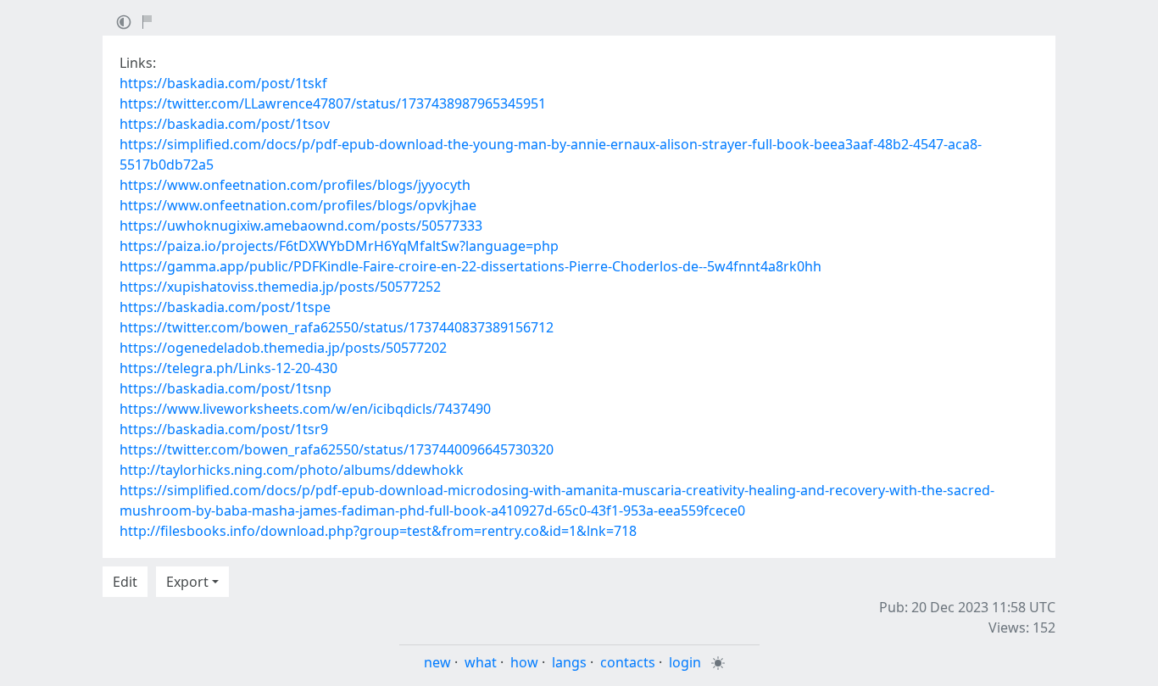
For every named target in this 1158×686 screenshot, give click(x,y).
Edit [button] (125, 581)
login (685, 662)
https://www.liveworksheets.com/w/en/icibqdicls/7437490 (305, 408)
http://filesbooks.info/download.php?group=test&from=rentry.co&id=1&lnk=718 (378, 530)
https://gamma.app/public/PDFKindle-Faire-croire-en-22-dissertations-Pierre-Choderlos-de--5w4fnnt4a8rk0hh (470, 266)
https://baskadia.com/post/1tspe (225, 307)
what (481, 662)
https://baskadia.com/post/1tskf (223, 83)
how (524, 662)
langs (569, 662)
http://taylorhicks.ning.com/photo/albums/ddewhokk (292, 469)
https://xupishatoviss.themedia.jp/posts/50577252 (280, 286)
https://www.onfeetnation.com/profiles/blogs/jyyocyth (295, 185)
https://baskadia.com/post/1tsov (225, 123)
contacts (627, 662)
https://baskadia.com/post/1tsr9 (224, 429)
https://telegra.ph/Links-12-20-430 (228, 368)
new (437, 662)
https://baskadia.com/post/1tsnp (225, 388)
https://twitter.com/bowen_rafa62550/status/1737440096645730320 (337, 449)
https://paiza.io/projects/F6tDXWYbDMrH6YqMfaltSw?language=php (339, 246)
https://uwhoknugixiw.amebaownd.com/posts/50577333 (301, 225)
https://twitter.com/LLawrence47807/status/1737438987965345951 (333, 103)
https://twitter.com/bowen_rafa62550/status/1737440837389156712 (337, 327)
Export (187, 581)
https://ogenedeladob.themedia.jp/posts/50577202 (283, 347)
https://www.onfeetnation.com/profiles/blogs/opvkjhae (298, 205)
